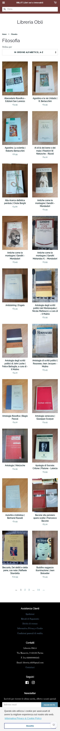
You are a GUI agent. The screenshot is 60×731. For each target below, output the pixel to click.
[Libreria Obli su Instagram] (33, 683)
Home (4, 34)
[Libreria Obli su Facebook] (27, 683)
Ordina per (7, 47)
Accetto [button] (30, 726)
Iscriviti (49, 704)
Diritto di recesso (30, 624)
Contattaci (30, 668)
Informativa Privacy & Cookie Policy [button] (23, 718)
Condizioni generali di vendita (30, 633)
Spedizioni (30, 614)
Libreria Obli (30, 22)
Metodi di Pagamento (30, 619)
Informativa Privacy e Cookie (30, 629)
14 (38, 590)
